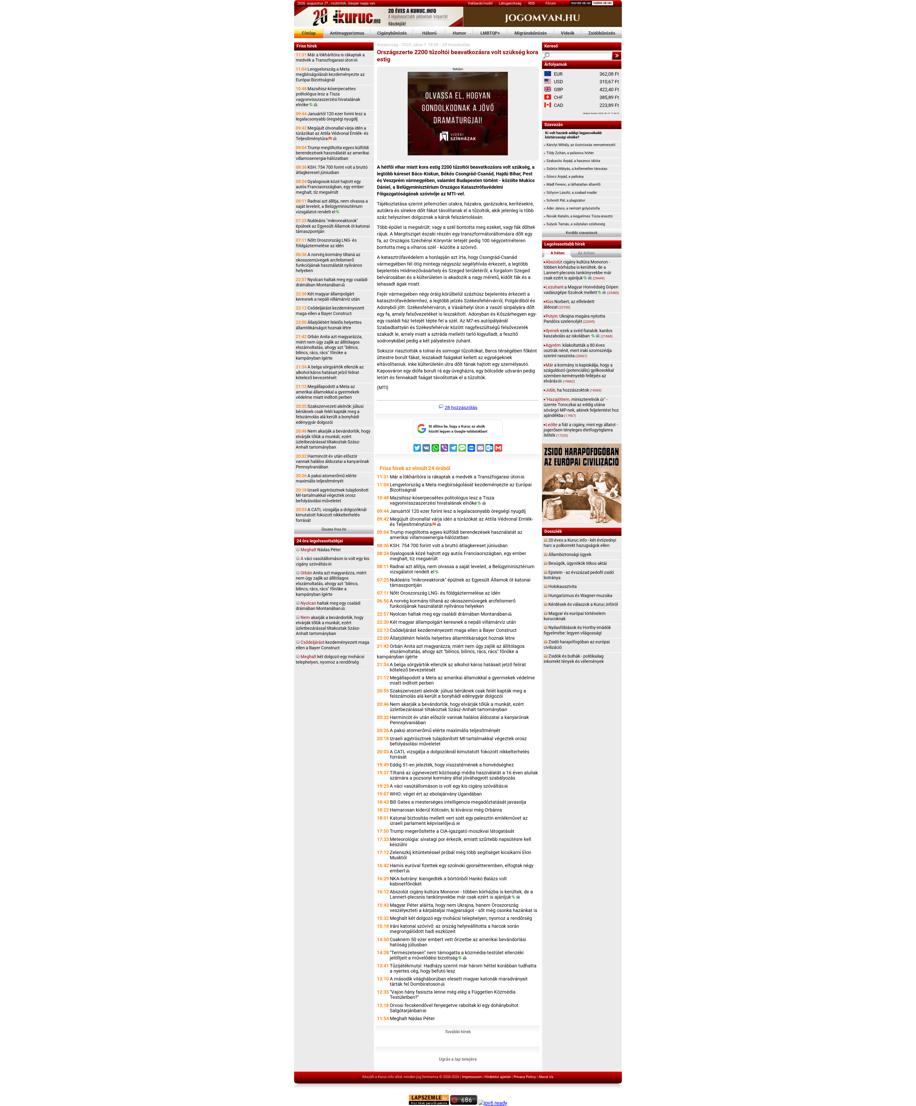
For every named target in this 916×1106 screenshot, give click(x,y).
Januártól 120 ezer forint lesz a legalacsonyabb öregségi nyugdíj (331, 116)
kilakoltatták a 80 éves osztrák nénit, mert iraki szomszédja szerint (578, 350)
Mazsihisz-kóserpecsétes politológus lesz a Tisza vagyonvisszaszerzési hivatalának (328, 96)
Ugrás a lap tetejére (458, 1058)
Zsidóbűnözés (601, 33)
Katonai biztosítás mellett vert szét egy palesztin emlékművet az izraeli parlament (459, 820)
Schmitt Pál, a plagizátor (564, 200)
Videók (567, 33)
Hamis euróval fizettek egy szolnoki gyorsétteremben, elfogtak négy (461, 868)
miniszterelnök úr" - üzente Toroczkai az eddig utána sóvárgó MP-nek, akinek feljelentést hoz (581, 407)
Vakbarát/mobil (480, 3)
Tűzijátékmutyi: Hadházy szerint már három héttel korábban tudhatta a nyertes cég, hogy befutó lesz (463, 968)
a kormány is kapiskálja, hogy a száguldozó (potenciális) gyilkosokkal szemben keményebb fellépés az (579, 372)
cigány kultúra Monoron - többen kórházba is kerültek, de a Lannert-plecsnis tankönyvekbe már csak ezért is (577, 269)
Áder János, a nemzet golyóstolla (572, 208)
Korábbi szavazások (582, 233)
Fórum (551, 3)
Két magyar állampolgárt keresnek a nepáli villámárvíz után (328, 296)
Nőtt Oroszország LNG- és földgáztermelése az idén (326, 243)
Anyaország (387, 44)
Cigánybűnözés (392, 33)
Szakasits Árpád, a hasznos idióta (572, 161)
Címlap (309, 33)
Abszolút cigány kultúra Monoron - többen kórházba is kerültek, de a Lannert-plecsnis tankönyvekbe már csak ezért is (461, 894)
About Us (546, 1077)
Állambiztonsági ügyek (569, 554)
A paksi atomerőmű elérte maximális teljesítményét (326, 478)
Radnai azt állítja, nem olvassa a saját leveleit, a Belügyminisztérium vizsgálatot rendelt (332, 206)
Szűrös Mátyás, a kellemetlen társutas (575, 169)
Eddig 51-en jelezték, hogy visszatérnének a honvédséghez (452, 765)
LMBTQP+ (490, 33)
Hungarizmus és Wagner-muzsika (580, 595)
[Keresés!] (616, 56)
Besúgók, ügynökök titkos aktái (577, 563)
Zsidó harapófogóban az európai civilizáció (577, 644)
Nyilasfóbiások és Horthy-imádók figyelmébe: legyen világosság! (577, 630)
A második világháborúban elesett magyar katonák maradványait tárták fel (459, 981)
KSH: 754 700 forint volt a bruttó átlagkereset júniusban (332, 170)
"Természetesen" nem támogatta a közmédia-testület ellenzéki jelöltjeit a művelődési (457, 955)
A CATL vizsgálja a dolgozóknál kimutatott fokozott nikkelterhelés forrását (331, 515)
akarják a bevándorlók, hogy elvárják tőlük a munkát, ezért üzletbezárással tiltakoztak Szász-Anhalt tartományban (330, 625)
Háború (429, 33)
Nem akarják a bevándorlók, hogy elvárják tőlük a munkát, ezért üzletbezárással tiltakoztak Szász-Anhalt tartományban (333, 439)
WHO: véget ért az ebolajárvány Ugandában (436, 794)
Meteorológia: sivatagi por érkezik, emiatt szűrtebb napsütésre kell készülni (460, 842)
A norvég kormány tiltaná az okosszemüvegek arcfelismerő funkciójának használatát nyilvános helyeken (329, 262)
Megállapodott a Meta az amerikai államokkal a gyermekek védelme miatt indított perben (327, 392)
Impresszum (472, 1077)
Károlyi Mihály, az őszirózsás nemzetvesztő (579, 145)
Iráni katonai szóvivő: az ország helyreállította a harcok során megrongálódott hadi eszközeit (454, 928)
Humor (459, 33)
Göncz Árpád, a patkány (564, 176)
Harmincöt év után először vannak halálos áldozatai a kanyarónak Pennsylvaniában (332, 461)
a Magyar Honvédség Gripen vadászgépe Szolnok (581, 289)
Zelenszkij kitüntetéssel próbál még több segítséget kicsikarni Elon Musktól (460, 855)
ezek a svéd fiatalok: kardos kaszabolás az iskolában (578, 333)
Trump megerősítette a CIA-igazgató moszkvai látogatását (452, 831)
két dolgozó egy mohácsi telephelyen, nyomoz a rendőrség (330, 659)
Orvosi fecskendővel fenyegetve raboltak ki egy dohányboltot (454, 1008)
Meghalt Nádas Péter (412, 1018)
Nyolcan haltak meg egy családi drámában (331, 282)
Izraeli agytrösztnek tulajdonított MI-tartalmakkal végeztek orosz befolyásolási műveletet (332, 495)
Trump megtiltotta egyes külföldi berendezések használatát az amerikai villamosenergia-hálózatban (332, 153)
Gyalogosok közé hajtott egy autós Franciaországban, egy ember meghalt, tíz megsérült (330, 187)
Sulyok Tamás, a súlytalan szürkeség (574, 224)
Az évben (586, 253)
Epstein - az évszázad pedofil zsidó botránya (579, 575)
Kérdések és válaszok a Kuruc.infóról (583, 604)
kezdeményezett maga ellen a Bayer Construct (332, 645)
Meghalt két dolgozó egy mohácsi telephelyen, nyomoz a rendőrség (461, 918)
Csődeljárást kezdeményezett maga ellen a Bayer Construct (330, 310)
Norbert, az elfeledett (569, 304)
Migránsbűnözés (531, 33)
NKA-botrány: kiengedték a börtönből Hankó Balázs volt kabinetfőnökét (448, 881)
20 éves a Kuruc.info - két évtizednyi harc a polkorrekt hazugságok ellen (580, 543)
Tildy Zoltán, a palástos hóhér (569, 153)
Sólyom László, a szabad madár (570, 192)
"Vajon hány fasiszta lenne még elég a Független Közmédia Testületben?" (452, 994)
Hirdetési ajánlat (497, 1077)
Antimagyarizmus (347, 33)
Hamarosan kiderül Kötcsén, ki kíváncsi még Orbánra (446, 810)
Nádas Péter (321, 549)
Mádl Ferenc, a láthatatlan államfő (572, 184)
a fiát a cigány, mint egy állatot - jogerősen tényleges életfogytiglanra (581, 430)
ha (574, 390)
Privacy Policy (525, 1077)
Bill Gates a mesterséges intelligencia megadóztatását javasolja (458, 802)
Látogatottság (510, 3)
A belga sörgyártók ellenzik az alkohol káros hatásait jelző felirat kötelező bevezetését (330, 372)
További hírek (458, 1031)
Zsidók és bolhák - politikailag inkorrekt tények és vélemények (574, 659)
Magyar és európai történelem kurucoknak (575, 616)
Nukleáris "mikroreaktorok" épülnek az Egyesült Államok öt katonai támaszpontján (333, 226)
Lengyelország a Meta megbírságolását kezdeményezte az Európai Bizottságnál (330, 74)
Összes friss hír (334, 529)
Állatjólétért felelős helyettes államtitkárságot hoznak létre (329, 325)
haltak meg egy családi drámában (328, 606)
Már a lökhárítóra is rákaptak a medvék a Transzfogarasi (330, 57)
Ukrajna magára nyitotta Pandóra (574, 319)
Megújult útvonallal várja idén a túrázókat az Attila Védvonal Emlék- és (332, 133)
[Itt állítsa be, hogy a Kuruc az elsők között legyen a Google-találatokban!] (458, 436)
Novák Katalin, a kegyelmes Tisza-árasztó (578, 216)
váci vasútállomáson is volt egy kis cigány (332, 561)
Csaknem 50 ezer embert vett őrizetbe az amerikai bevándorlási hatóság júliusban (458, 942)
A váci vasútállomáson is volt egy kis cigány (447, 786)
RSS (531, 3)
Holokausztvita (562, 586)
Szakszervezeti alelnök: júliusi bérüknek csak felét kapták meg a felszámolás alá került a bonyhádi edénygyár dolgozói (330, 414)
